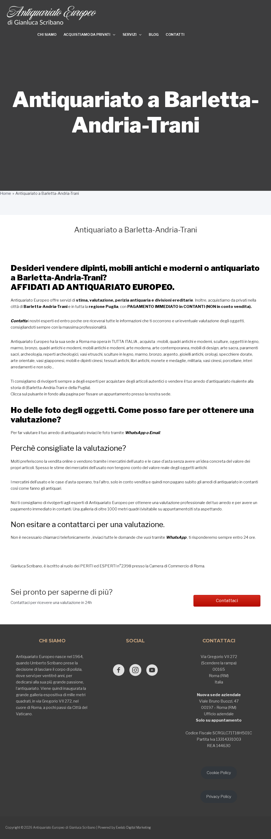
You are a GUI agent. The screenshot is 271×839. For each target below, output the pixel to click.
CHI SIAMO (46, 34)
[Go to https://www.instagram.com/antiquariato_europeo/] (135, 670)
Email (154, 432)
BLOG (154, 34)
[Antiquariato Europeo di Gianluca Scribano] (51, 15)
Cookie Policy (219, 772)
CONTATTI (175, 34)
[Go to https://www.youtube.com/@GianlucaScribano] (152, 670)
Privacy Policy (218, 796)
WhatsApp (135, 432)
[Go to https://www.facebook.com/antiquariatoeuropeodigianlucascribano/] (119, 670)
